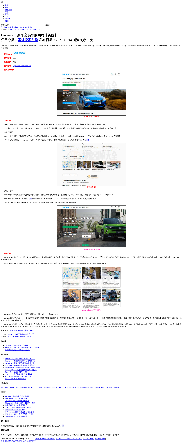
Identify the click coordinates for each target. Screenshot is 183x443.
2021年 (79, 387)
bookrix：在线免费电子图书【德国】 (18, 407)
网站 (6, 21)
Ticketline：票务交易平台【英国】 (17, 350)
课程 (21, 387)
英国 (23, 330)
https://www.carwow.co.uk (22, 66)
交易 (15, 330)
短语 (114, 387)
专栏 (6, 12)
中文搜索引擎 (17, 27)
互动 (36, 387)
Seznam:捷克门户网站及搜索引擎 (17, 401)
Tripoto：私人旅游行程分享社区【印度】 (20, 359)
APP (10, 387)
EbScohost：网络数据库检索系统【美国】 (20, 365)
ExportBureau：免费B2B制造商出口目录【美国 (22, 367)
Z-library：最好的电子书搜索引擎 (17, 396)
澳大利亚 (59, 387)
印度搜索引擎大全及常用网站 (16, 416)
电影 (110, 387)
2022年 (52, 387)
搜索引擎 (8, 7)
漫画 (40, 387)
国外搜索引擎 (6, 27)
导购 (19, 330)
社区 (74, 387)
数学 (106, 387)
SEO (95, 387)
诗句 (84, 387)
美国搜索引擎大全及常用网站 (16, 405)
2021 (2, 387)
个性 (67, 387)
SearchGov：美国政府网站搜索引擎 (18, 376)
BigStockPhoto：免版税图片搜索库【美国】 (21, 370)
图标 (99, 387)
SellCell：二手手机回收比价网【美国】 (19, 374)
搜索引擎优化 (28, 27)
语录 (17, 387)
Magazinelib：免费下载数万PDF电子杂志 (20, 403)
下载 (29, 387)
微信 (25, 387)
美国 (6, 387)
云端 (71, 387)
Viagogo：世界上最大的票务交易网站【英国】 (22, 347)
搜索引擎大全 (14, 29)
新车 (26, 330)
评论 (48, 387)
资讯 (6, 14)
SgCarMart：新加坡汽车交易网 (16, 345)
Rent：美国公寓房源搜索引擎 (16, 372)
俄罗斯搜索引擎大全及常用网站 (17, 398)
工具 (6, 16)
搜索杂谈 (8, 10)
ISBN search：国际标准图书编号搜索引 (19, 412)
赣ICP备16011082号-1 (64, 439)
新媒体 (7, 19)
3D (64, 387)
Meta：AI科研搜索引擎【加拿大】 (20, 336)
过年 (44, 387)
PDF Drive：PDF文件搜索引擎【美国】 (19, 414)
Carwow (32, 330)
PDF (87, 387)
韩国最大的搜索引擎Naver (14, 410)
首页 (6, 5)
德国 (30, 199)
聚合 (91, 387)
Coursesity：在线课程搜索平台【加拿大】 (20, 361)
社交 (32, 387)
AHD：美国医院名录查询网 (15, 379)
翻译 (102, 387)
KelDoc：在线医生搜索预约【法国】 (21, 334)
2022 (13, 387)
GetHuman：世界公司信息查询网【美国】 (20, 363)
